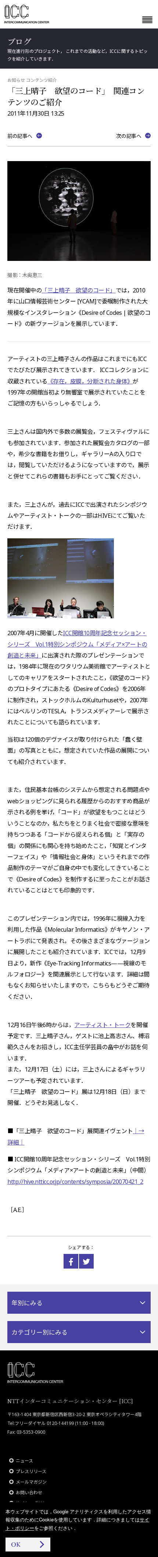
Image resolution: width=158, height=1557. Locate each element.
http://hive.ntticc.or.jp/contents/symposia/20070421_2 (75, 1182)
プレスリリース (31, 1471)
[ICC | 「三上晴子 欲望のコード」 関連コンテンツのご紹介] (71, 1261)
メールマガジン (31, 1482)
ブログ (19, 41)
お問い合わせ (29, 1492)
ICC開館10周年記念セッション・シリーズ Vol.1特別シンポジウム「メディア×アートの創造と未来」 (77, 644)
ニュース (24, 1461)
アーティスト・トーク (102, 1025)
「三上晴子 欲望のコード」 (79, 290)
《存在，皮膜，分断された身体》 (90, 381)
